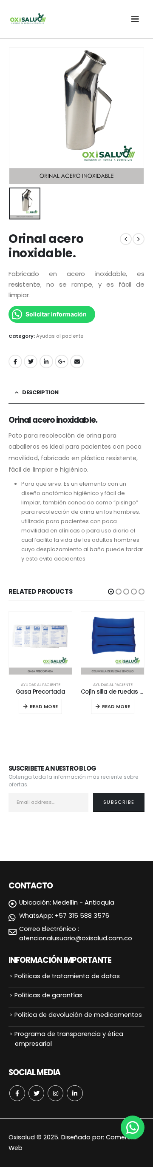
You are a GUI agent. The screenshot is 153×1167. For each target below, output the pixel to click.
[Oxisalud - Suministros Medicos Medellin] (27, 19)
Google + (61, 361)
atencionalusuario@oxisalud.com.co (75, 938)
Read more (44, 706)
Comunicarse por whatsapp (132, 1127)
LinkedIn (46, 361)
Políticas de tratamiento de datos (67, 976)
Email (77, 361)
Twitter (30, 361)
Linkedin (74, 1093)
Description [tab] (40, 392)
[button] (111, 591)
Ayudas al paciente (59, 336)
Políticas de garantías (48, 995)
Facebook (15, 361)
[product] (40, 643)
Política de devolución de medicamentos (78, 1014)
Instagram (55, 1093)
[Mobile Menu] (137, 19)
